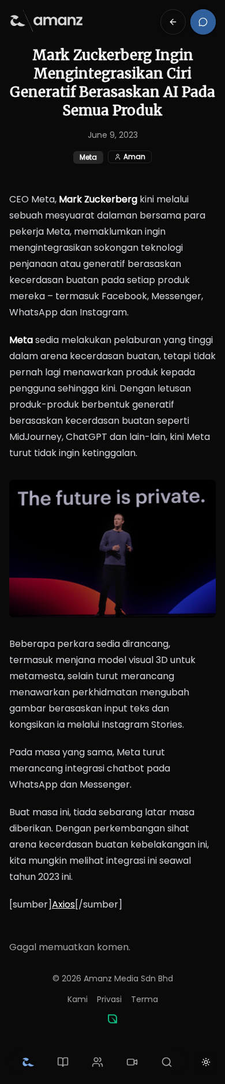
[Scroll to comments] (203, 22)
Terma (144, 999)
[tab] (28, 1062)
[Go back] (173, 22)
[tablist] (97, 1062)
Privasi (109, 999)
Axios (63, 904)
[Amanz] (112, 1018)
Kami (78, 999)
